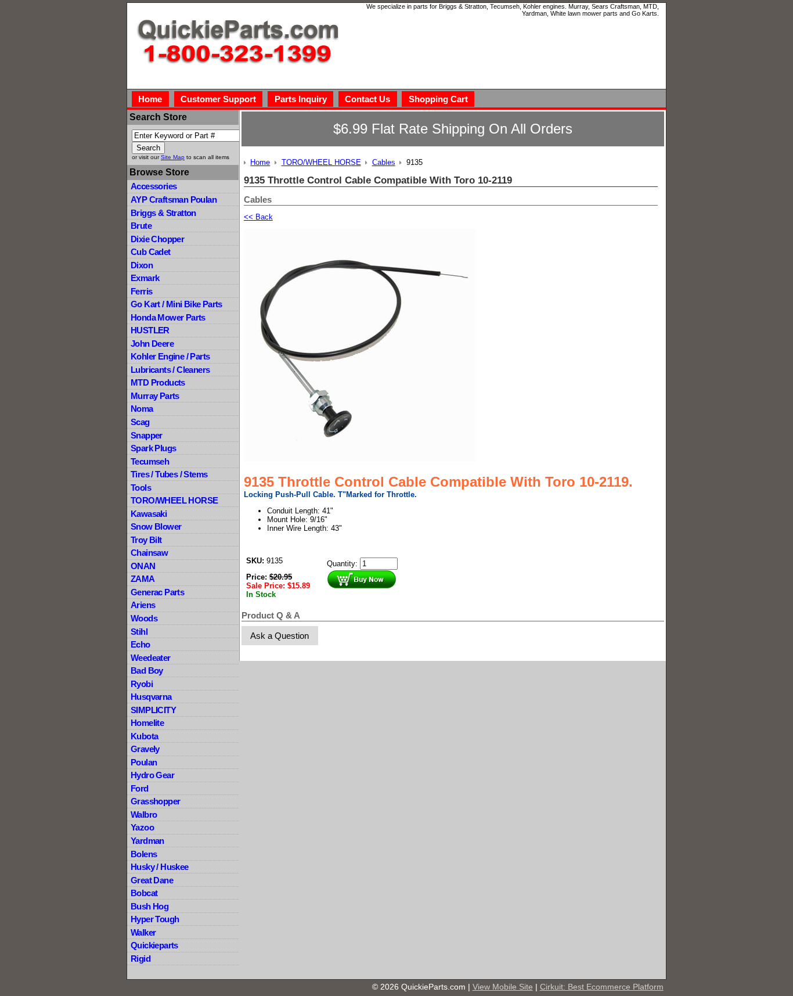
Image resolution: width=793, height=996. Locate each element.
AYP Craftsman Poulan (174, 199)
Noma (142, 408)
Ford (140, 788)
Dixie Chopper (157, 239)
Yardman (147, 841)
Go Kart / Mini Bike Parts (176, 304)
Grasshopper (155, 801)
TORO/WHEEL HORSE (174, 500)
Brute (141, 226)
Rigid (140, 958)
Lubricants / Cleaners (170, 370)
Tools (141, 487)
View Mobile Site (503, 986)
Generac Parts (157, 592)
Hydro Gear (152, 775)
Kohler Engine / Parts (170, 356)
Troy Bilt (146, 540)
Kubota (144, 736)
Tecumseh (150, 461)
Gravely (145, 749)
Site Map (173, 157)
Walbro (144, 814)
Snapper (147, 435)
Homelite (147, 723)
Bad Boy (147, 670)
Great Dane (152, 880)
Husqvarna (151, 697)
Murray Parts (155, 396)
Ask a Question (279, 636)
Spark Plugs (153, 448)
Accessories (153, 186)
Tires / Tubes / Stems (169, 474)
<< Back (258, 217)
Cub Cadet (151, 252)
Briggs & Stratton (163, 213)
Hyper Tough (155, 919)
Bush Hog (149, 906)
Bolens (144, 854)
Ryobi (142, 684)
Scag (140, 422)
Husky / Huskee (160, 867)
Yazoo (142, 827)
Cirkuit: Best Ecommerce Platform (602, 986)
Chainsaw (149, 553)
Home (150, 99)
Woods (144, 618)
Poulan (144, 762)
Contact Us (367, 99)
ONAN (143, 566)
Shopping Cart (438, 99)
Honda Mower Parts (168, 317)
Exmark (145, 278)
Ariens (143, 605)
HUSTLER (150, 330)
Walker (143, 932)
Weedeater (151, 658)
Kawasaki (149, 514)
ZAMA (143, 579)
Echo (140, 644)
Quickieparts (154, 945)
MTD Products (158, 382)
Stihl (139, 632)
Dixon (142, 265)
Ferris (141, 291)
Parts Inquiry (301, 99)
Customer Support (218, 99)
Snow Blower (156, 526)
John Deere (152, 343)
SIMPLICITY (153, 710)
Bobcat (144, 893)
